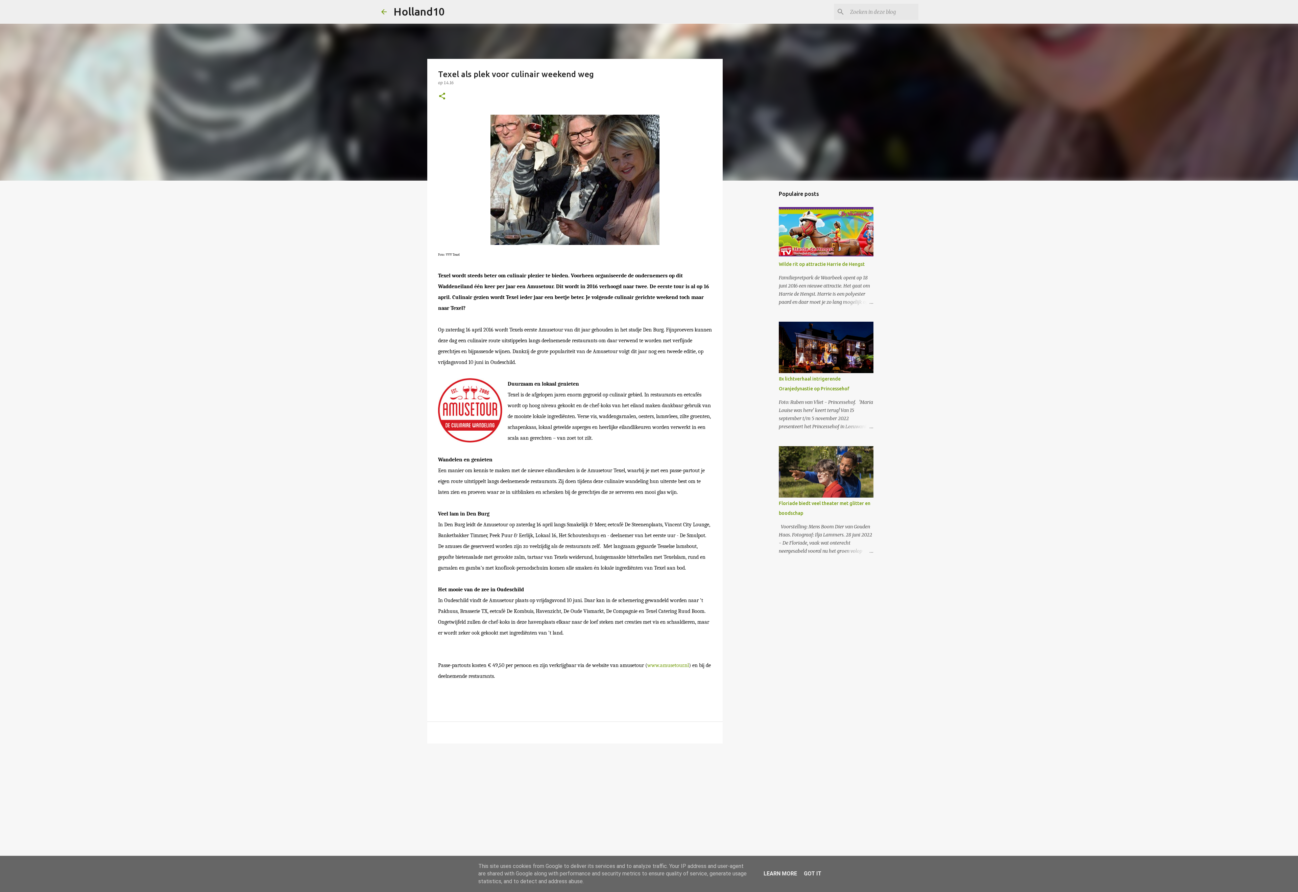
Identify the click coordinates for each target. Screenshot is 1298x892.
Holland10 (419, 11)
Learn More (780, 873)
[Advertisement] (575, 801)
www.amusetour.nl (668, 665)
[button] (442, 96)
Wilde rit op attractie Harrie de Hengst (822, 264)
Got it (812, 873)
